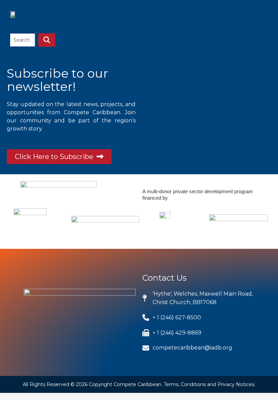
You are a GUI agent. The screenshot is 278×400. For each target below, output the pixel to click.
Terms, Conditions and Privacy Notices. (209, 384)
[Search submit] (46, 40)
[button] (261, 18)
